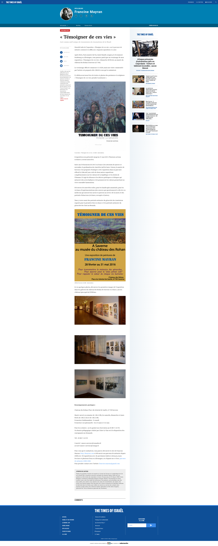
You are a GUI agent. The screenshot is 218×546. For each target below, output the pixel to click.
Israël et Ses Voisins (68, 520)
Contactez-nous (99, 528)
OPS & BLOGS (79, 8)
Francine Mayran (88, 12)
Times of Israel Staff (151, 108)
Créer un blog (153, 25)
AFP (148, 120)
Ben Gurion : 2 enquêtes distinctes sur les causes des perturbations (151, 103)
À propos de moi (88, 25)
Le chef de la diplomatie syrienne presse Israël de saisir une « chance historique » (151, 91)
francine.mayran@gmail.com (109, 463)
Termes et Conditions (100, 517)
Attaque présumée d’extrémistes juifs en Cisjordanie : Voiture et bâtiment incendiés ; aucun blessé (145, 63)
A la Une (64, 534)
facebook (98, 531)
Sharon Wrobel (151, 107)
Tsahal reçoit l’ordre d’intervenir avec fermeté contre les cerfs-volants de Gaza (151, 78)
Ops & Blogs (65, 528)
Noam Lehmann (150, 70)
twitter (97, 534)
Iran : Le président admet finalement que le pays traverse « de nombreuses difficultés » (152, 116)
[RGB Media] (110, 543)
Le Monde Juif (66, 522)
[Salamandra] (124, 543)
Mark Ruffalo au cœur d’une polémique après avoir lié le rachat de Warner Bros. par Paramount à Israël (152, 129)
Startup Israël (66, 531)
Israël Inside (65, 525)
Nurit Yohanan (141, 70)
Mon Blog (78, 25)
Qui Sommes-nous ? (100, 522)
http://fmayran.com (87, 453)
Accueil (64, 517)
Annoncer (97, 525)
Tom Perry (150, 95)
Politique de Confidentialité (101, 520)
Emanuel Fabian (151, 83)
